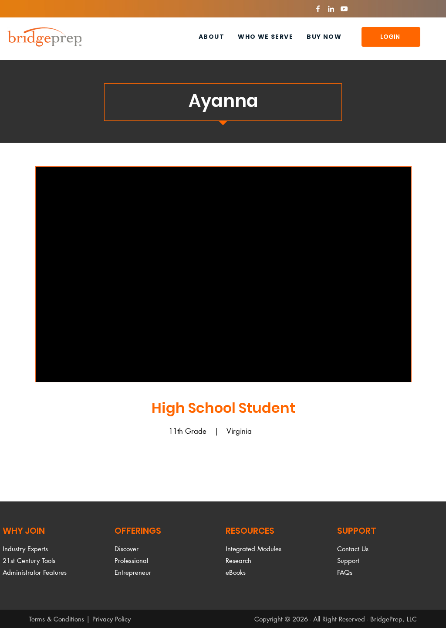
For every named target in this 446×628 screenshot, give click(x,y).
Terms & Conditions (56, 619)
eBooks (236, 572)
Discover (127, 549)
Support (348, 560)
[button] (265, 37)
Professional (131, 560)
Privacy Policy (111, 619)
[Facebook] (318, 8)
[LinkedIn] (331, 8)
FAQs (344, 572)
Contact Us (352, 549)
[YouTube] (344, 8)
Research (238, 560)
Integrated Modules (253, 549)
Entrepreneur (133, 572)
